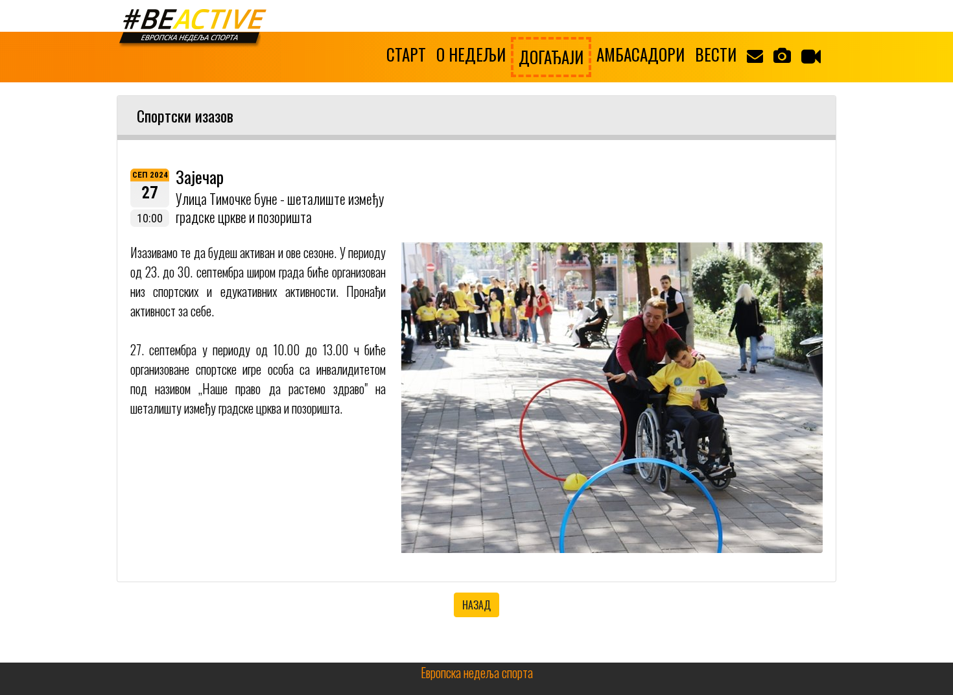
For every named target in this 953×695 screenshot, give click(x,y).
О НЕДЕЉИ (471, 54)
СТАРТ (406, 54)
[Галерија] (782, 54)
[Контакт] (755, 54)
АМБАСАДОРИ (640, 54)
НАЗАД (476, 605)
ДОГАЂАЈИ (551, 57)
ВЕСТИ (715, 54)
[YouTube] (811, 56)
